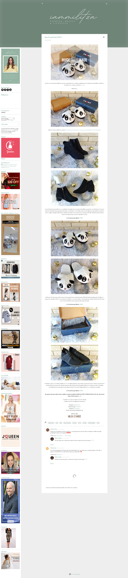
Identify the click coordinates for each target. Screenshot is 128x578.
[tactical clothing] (10, 348)
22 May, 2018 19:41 (61, 429)
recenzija (74, 423)
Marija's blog (53, 429)
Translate (12, 120)
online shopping (67, 423)
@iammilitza (77, 404)
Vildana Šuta (53, 448)
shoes (98, 423)
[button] (104, 37)
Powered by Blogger (75, 574)
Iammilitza (78, 406)
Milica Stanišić (58, 438)
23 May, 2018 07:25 (65, 457)
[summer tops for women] (10, 324)
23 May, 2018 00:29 (60, 448)
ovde (80, 396)
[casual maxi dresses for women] (10, 301)
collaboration (51, 423)
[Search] (106, 4)
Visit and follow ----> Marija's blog (63, 435)
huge (61, 423)
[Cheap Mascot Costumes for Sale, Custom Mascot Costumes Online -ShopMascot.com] (10, 167)
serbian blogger (91, 423)
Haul (57, 423)
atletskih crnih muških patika (95, 130)
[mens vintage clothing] (10, 278)
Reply (52, 444)
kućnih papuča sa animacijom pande (80, 130)
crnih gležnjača (69, 130)
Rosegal (82, 85)
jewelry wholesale (10, 130)
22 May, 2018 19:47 (65, 438)
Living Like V (59, 454)
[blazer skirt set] (10, 209)
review (79, 423)
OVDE (80, 218)
